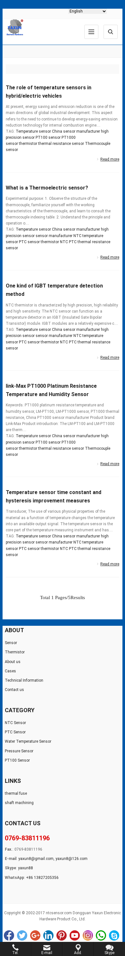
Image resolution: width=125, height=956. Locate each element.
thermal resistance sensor (61, 143)
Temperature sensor (33, 131)
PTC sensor (29, 242)
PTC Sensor (15, 732)
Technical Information (24, 680)
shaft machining (19, 803)
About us (13, 661)
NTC (64, 242)
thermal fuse (16, 793)
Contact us (14, 689)
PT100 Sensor (17, 760)
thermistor (28, 143)
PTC (73, 242)
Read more (109, 159)
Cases (10, 671)
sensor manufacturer (54, 236)
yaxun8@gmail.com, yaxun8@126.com (53, 858)
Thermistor (15, 652)
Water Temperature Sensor (28, 741)
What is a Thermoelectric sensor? (47, 188)
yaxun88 (25, 868)
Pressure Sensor (19, 751)
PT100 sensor (48, 137)
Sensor (11, 643)
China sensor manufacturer (76, 131)
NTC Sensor (15, 723)
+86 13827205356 (42, 877)
